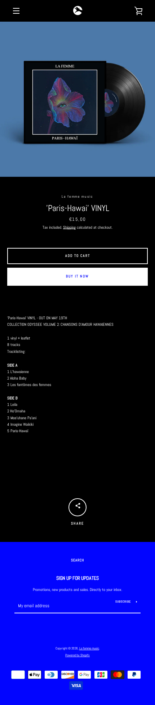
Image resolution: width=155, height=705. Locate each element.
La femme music (89, 648)
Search (77, 560)
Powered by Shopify (77, 655)
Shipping (69, 227)
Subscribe (123, 601)
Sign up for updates (77, 578)
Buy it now (77, 276)
